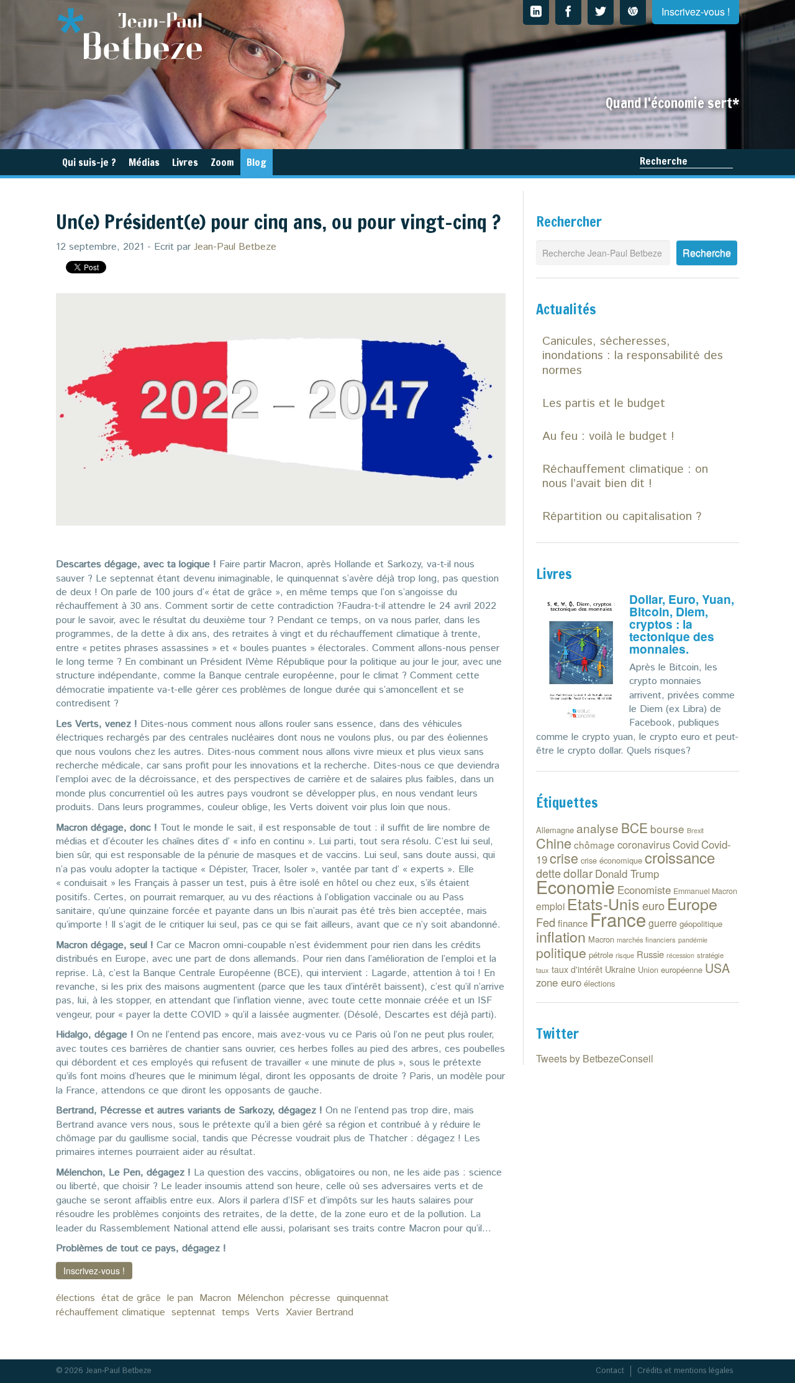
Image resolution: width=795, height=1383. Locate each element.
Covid (686, 844)
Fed (545, 922)
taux (542, 970)
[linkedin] (536, 12)
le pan (180, 1298)
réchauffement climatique (110, 1312)
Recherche (664, 161)
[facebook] (568, 12)
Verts (267, 1312)
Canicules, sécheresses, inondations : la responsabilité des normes (632, 355)
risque (625, 955)
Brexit (695, 830)
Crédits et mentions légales (685, 1371)
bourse (667, 828)
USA (717, 968)
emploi (550, 906)
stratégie (710, 955)
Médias (144, 162)
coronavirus (643, 844)
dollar (578, 872)
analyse (597, 827)
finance (573, 922)
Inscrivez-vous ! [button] (94, 1270)
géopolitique (700, 923)
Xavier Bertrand (319, 1312)
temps (236, 1312)
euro (653, 905)
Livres (185, 162)
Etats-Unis (603, 903)
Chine (553, 842)
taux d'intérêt (577, 969)
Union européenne (670, 969)
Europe (692, 903)
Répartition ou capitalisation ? (621, 516)
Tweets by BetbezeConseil (594, 1058)
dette (548, 873)
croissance (680, 857)
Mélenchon (260, 1298)
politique (561, 952)
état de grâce (131, 1298)
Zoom (222, 162)
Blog (256, 162)
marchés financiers (646, 939)
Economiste (644, 889)
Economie (575, 886)
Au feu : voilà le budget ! (608, 436)
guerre (662, 923)
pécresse (310, 1298)
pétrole (601, 955)
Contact (610, 1371)
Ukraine (620, 968)
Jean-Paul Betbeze (235, 247)
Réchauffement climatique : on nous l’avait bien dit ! (625, 476)
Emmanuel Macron (705, 891)
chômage (594, 844)
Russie (650, 954)
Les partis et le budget (603, 403)
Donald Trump (627, 873)
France (618, 919)
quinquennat (363, 1298)
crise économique (611, 860)
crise (564, 857)
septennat (193, 1312)
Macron (215, 1298)
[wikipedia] (633, 12)
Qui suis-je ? (89, 162)
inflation (561, 936)
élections (75, 1298)
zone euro (558, 982)
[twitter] (601, 12)
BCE (634, 827)
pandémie (692, 939)
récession (680, 955)
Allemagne (555, 830)
